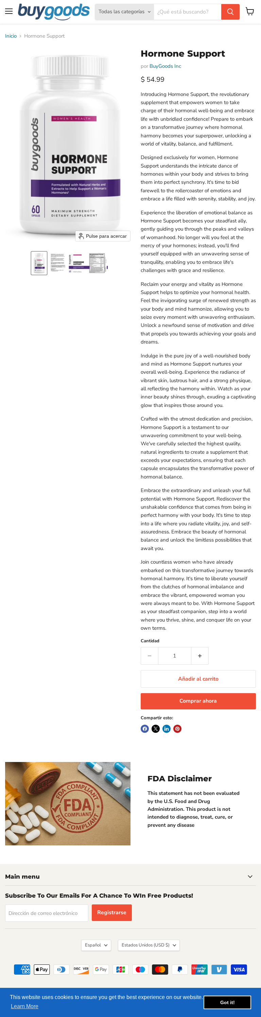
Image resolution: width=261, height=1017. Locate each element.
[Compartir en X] (156, 729)
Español (93, 945)
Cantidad (150, 641)
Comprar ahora (198, 701)
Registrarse (111, 912)
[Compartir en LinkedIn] (166, 729)
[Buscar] (230, 12)
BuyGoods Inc (165, 66)
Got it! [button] (227, 1002)
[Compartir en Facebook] (145, 729)
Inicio (11, 36)
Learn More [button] (24, 1006)
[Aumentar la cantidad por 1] (200, 656)
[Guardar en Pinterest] (177, 729)
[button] (39, 263)
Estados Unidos (146, 945)
